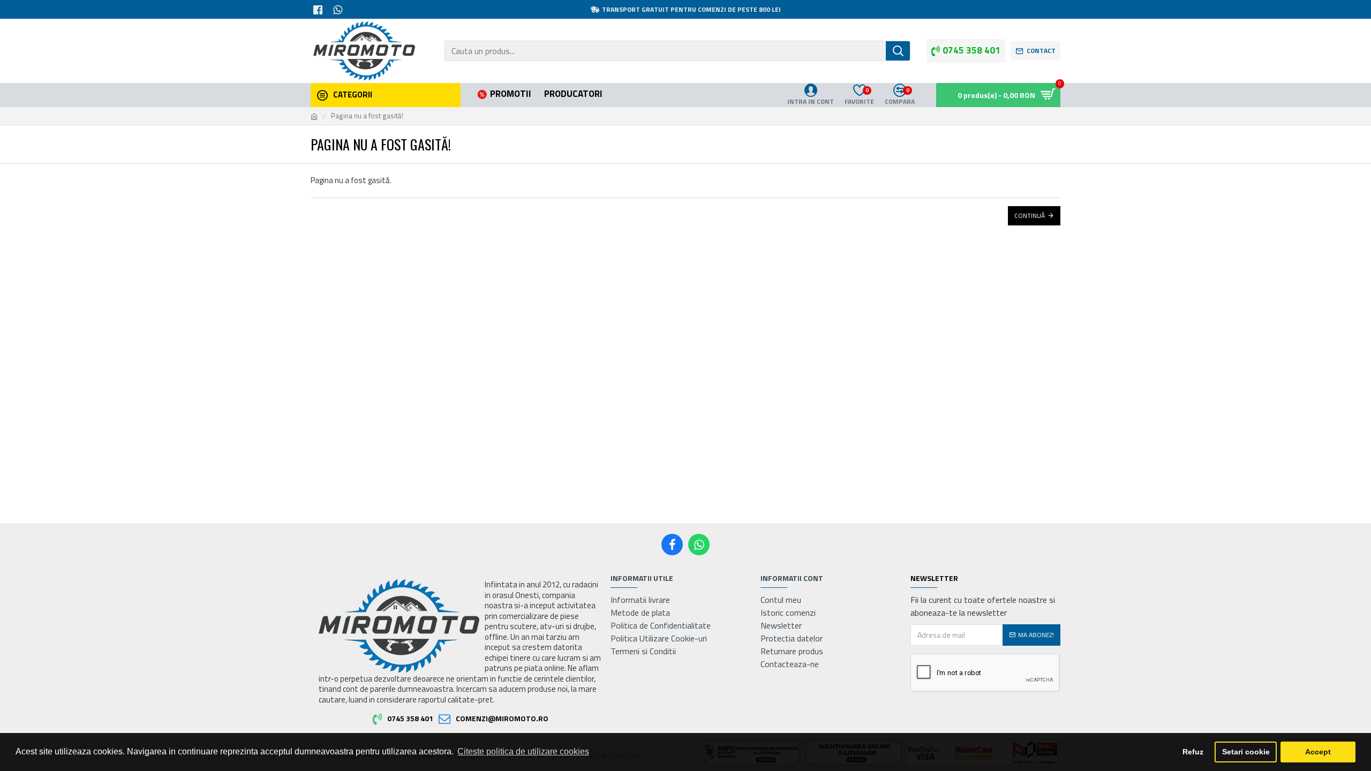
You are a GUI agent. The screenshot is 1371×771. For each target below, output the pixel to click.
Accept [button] (1318, 751)
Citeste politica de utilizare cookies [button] (523, 751)
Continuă (1029, 215)
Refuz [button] (1192, 751)
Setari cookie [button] (1246, 751)
